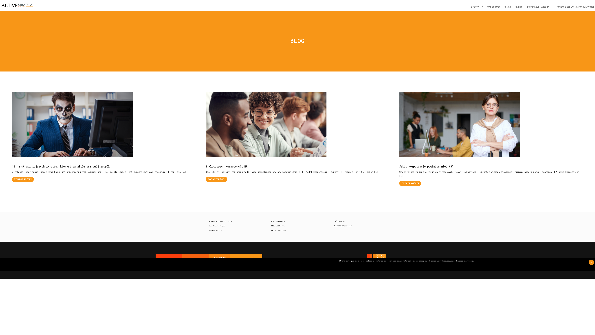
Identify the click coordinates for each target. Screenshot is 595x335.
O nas (507, 7)
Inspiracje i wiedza (538, 7)
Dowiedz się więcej (464, 261)
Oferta (475, 7)
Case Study (493, 7)
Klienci (519, 7)
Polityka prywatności (343, 226)
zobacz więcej (23, 179)
